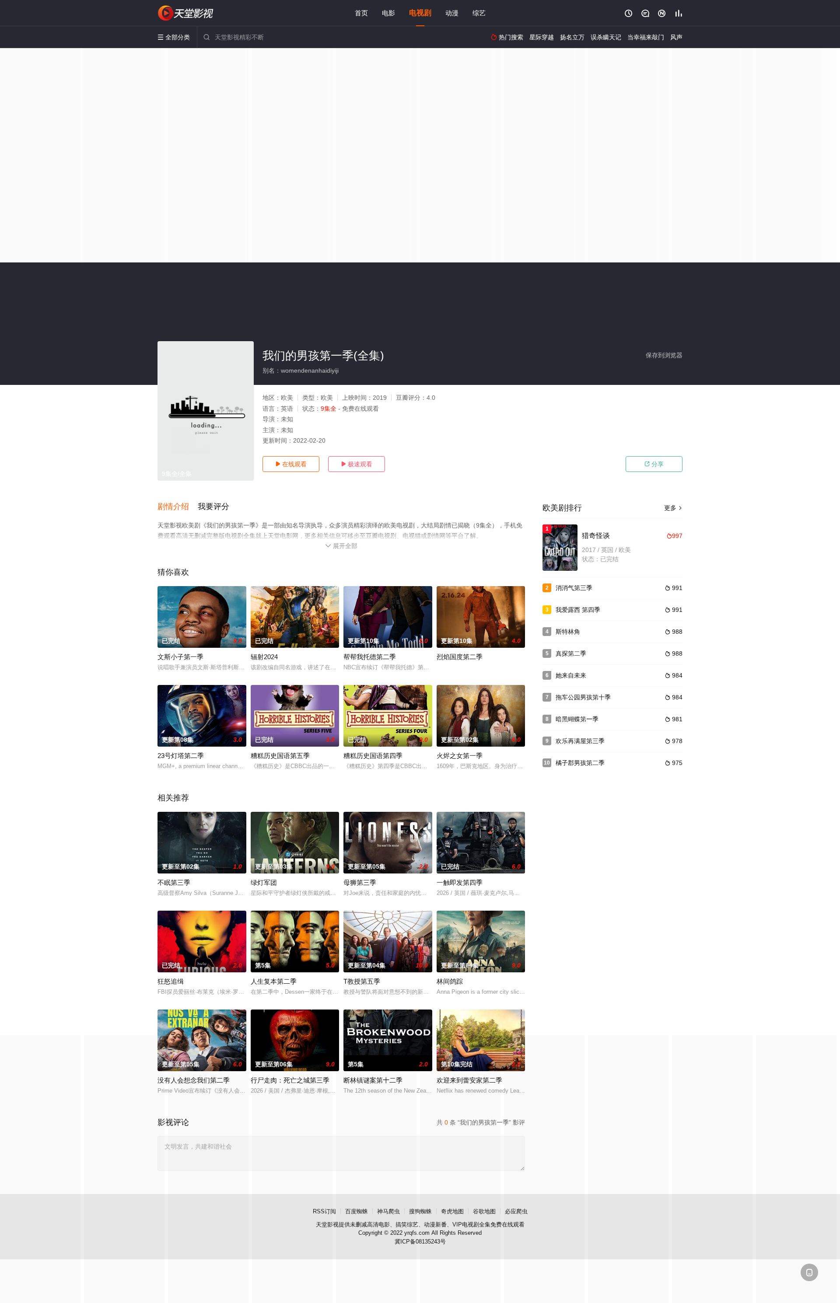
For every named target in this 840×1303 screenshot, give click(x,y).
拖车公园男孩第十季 (583, 697)
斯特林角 (568, 631)
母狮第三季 (359, 882)
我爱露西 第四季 (578, 609)
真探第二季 (571, 653)
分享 (654, 464)
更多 (673, 507)
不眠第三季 (174, 882)
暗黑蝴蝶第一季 (577, 719)
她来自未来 (571, 675)
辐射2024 (264, 656)
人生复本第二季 (274, 981)
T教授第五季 (361, 981)
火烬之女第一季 (460, 755)
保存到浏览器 (664, 355)
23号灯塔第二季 (181, 755)
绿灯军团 (264, 882)
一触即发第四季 (460, 882)
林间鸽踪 (450, 981)
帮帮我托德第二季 (369, 656)
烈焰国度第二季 (460, 656)
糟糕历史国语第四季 (372, 755)
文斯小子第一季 (180, 656)
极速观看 (356, 464)
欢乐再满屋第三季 (580, 740)
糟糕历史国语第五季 (280, 755)
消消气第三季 (574, 587)
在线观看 (291, 464)
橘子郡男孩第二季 (580, 762)
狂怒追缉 (171, 981)
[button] (178, 507)
